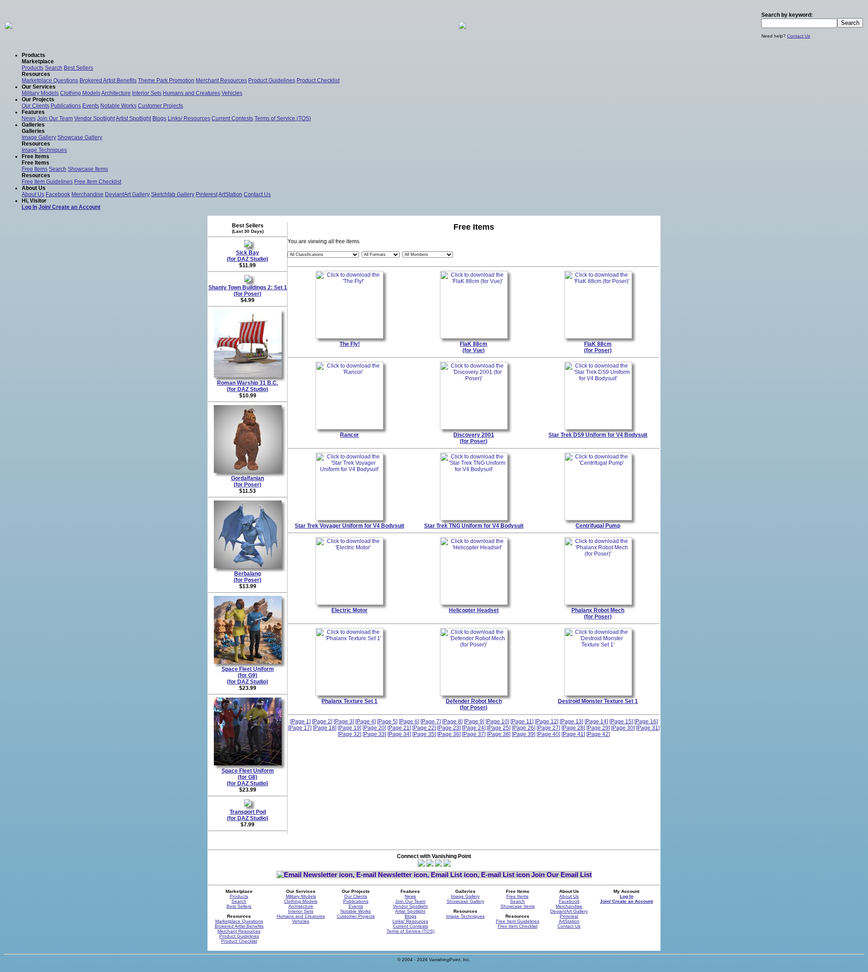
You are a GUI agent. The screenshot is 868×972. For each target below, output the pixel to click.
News (29, 118)
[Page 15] (621, 721)
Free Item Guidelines (47, 182)
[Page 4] (365, 721)
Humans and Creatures (191, 93)
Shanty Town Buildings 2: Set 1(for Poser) (247, 290)
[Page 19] (349, 728)
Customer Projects (160, 106)
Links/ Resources (189, 118)
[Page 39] (523, 734)
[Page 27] (548, 728)
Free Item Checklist (97, 182)
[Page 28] (573, 728)
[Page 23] (449, 728)
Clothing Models (80, 93)
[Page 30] (623, 728)
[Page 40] (548, 734)
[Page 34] (399, 734)
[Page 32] (349, 734)
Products (32, 68)
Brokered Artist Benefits (108, 80)
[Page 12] (546, 721)
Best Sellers (78, 68)
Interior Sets (146, 93)
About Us (33, 194)
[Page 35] (424, 734)
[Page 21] (399, 728)
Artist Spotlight (133, 118)
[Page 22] (424, 728)
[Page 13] (571, 721)
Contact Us (798, 35)
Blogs (159, 118)
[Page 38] (498, 734)
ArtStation (230, 194)
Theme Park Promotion (166, 80)
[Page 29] (598, 728)
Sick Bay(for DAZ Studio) (247, 256)
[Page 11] (521, 721)
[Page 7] (430, 721)
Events (90, 106)
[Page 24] (474, 728)
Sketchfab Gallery (172, 194)
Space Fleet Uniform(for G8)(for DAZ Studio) (248, 777)
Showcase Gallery (79, 137)
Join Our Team (55, 118)
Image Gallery (39, 137)
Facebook (58, 194)
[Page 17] (299, 728)
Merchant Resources (221, 80)
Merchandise (87, 194)
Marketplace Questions (50, 80)
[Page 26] (523, 728)
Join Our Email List (561, 874)
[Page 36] (449, 734)
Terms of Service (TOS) (283, 118)
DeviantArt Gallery (127, 194)
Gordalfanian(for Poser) (247, 481)
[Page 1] (300, 721)
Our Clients (35, 106)
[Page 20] (374, 728)
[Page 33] (374, 734)
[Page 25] (498, 728)
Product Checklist (318, 80)
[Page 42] (598, 734)
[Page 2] (322, 721)
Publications (66, 106)
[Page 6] (409, 721)
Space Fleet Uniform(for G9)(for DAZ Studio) (248, 675)
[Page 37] (474, 734)
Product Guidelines (271, 80)
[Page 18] (324, 728)
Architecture (116, 93)
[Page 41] (573, 734)
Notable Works (118, 106)
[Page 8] (452, 721)
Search (53, 68)
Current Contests (232, 118)
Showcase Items (88, 169)
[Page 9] (474, 721)
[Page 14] (596, 721)
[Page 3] (344, 721)
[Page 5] (387, 721)
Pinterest (206, 194)
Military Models (40, 93)
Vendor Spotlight (94, 118)
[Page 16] (646, 721)
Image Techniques (44, 150)
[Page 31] (648, 728)
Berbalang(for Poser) (247, 577)
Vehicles (232, 93)
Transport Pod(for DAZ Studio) (247, 815)
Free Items (34, 169)
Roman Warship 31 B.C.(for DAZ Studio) (247, 386)
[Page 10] (497, 721)
